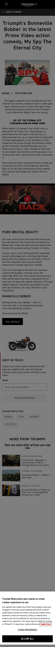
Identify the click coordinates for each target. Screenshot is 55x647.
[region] (27, 618)
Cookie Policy (45, 624)
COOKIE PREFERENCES (27, 630)
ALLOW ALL (27, 639)
